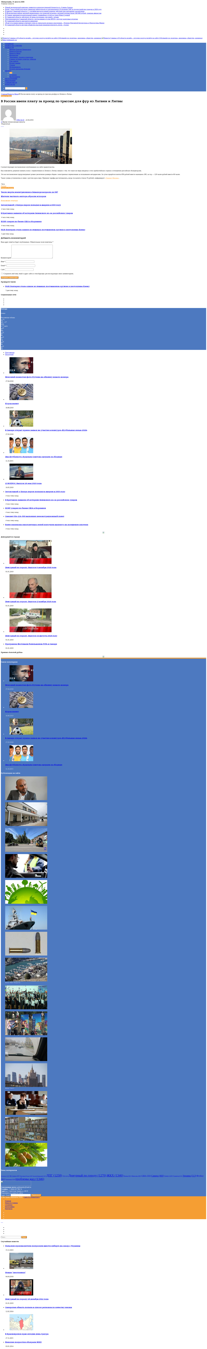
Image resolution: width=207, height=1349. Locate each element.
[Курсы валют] (105, 392)
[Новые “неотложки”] (105, 1261)
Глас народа (13, 61)
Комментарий (6, 258)
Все (10, 73)
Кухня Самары (14, 63)
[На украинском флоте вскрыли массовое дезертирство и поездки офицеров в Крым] (103, 918)
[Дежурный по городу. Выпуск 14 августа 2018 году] (105, 620)
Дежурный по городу (87, 1175)
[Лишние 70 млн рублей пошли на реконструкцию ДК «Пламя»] (103, 814)
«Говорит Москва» (112, 178)
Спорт (168, 1176)
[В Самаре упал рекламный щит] (103, 1049)
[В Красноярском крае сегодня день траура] (105, 1322)
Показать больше (7, 188)
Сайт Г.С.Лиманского (32, 1197)
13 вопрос (13, 75)
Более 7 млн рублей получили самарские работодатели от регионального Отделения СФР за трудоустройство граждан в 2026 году (53, 9)
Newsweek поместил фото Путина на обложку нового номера (36, 377)
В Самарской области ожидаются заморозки (21, 21)
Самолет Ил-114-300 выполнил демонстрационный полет (34, 516)
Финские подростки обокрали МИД (23, 1342)
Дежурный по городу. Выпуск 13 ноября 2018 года (30, 601)
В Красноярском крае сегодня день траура (27, 1334)
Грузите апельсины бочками (19, 69)
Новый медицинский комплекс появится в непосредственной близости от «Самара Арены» (39, 7)
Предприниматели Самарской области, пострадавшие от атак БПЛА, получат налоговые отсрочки (41, 19)
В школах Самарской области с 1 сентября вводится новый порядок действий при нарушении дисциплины (44, 11)
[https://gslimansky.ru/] (9, 40)
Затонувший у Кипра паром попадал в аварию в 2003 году (31, 205)
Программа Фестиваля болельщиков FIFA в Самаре (31, 644)
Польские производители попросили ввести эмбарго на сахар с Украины (42, 1246)
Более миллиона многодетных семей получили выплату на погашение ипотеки (46, 525)
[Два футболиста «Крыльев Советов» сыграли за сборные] (105, 445)
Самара (157, 1175)
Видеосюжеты (14, 77)
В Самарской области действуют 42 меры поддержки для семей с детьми (32, 17)
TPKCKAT (20, 120)
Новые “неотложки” (15, 1272)
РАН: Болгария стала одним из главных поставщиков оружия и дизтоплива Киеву (43, 230)
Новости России (15, 51)
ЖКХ (115, 1175)
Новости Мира (14, 53)
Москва (127, 1176)
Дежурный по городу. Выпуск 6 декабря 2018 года (30, 567)
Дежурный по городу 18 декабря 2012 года (27, 1299)
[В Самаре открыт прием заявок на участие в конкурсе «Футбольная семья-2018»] (105, 418)
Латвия (3, 186)
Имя (3, 261)
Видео (8, 71)
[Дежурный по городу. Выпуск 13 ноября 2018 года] (105, 586)
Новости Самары (13, 46)
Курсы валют (12, 403)
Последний (9, 354)
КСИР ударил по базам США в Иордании (21, 221)
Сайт (3, 269)
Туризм (12, 65)
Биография (10, 80)
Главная (9, 44)
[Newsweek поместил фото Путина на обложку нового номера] (105, 365)
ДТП (65, 1176)
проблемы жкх (29, 1179)
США (146, 1176)
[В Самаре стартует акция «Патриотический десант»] (103, 998)
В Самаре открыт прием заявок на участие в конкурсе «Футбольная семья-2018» (46, 430)
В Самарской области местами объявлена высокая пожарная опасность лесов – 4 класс (37, 25)
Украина (189, 1175)
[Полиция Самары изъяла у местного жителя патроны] (103, 944)
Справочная (11, 82)
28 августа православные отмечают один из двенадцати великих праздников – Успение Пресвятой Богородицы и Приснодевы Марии (54, 23)
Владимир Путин (26, 1176)
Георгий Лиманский (39, 1176)
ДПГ (54, 1175)
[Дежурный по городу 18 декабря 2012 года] (105, 1287)
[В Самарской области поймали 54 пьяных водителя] (103, 866)
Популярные (9, 352)
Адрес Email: (6, 1195)
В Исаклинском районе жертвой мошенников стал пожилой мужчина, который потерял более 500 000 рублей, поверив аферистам (53, 13)
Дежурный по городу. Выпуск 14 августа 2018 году (31, 636)
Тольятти (177, 1176)
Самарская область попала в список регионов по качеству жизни (38, 1307)
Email (3, 265)
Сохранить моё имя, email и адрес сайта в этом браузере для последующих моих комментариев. (38, 274)
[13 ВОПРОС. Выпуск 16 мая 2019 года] (105, 472)
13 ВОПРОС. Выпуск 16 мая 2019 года (23, 483)
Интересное (13, 55)
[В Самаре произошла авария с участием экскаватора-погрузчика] (103, 840)
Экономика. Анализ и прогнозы (21, 57)
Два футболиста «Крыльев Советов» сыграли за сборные (33, 457)
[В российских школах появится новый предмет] (103, 1103)
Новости (9, 47)
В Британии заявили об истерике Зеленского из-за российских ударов (37, 213)
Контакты (10, 84)
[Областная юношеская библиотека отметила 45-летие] (103, 1129)
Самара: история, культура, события (22, 59)
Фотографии (11, 79)
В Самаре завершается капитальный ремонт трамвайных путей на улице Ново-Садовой (37, 15)
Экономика (10, 1179)
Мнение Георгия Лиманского (20, 49)
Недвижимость (15, 67)
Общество (136, 1176)
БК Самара (15, 1176)
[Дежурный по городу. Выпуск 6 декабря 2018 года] (105, 552)
